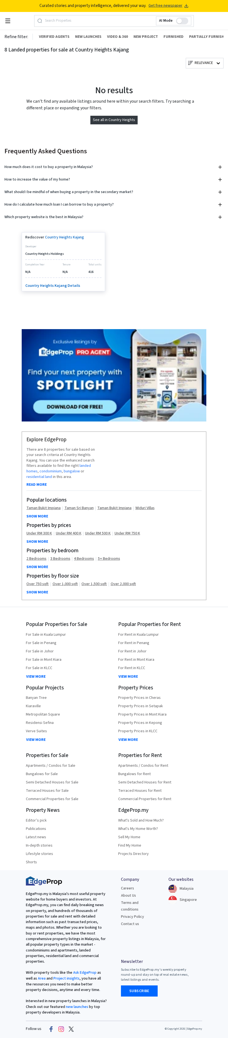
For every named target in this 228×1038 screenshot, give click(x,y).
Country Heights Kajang (64, 237)
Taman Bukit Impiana (43, 508)
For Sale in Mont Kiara (43, 659)
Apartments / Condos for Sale (50, 765)
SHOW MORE (37, 516)
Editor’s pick (36, 820)
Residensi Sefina (40, 723)
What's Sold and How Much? (141, 820)
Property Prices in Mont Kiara (142, 714)
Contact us (130, 924)
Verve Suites (36, 731)
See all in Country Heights (114, 120)
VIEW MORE (36, 676)
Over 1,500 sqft (94, 584)
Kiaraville (33, 706)
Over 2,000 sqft (123, 584)
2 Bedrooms (36, 558)
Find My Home (129, 845)
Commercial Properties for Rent (144, 799)
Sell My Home (129, 837)
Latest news (36, 837)
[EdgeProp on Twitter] (71, 1029)
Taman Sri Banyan (79, 508)
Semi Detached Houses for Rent (144, 782)
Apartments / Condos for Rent (143, 765)
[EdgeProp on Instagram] (61, 1029)
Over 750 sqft (37, 584)
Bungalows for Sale (42, 774)
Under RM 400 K (68, 533)
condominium (50, 471)
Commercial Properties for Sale (52, 799)
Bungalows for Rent (134, 774)
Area (41, 978)
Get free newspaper (165, 5)
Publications (36, 829)
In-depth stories (39, 845)
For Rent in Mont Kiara (136, 659)
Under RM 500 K (98, 533)
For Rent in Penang (133, 643)
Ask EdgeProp (84, 972)
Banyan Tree (36, 698)
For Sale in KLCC (39, 668)
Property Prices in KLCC (137, 731)
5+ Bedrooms (109, 558)
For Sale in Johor (40, 651)
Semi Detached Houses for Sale (52, 782)
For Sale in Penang (41, 643)
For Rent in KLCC (131, 668)
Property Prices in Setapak (140, 706)
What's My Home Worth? (138, 829)
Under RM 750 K (127, 533)
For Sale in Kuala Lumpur (46, 634)
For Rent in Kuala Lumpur (138, 634)
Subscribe (139, 991)
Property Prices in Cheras (139, 698)
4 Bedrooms (84, 558)
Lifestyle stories (39, 854)
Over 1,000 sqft (65, 584)
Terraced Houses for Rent (140, 790)
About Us (128, 895)
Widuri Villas (145, 508)
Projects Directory (133, 854)
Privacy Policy (132, 916)
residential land (39, 477)
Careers (127, 888)
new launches (77, 1007)
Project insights (66, 978)
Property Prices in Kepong (140, 723)
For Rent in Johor (132, 651)
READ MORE (36, 485)
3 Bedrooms (60, 558)
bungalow (72, 471)
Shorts (31, 862)
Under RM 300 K (39, 533)
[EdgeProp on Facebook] (51, 1029)
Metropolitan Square (43, 714)
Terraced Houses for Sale (47, 790)
